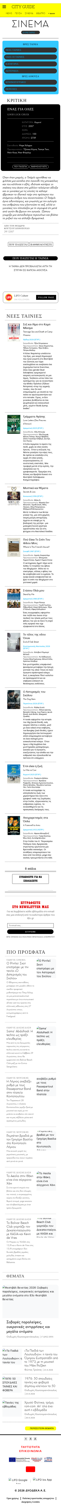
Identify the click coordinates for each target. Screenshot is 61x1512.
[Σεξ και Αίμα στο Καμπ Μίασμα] (13, 332)
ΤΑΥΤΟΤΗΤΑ (30, 1447)
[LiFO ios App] (43, 1481)
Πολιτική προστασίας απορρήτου (38, 1498)
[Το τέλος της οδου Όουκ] (13, 642)
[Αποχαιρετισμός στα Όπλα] (13, 825)
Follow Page (46, 297)
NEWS (9, 13)
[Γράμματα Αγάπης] (13, 424)
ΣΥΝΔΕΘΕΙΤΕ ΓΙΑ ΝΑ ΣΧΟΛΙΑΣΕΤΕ (30, 878)
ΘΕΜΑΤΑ (15, 1276)
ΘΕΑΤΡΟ (40, 13)
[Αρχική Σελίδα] (10, 7)
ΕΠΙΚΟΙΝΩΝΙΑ (30, 1451)
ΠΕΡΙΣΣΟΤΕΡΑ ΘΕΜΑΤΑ (42, 1428)
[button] (4, 6)
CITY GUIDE (23, 7)
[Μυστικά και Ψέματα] (13, 495)
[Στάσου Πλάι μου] (13, 598)
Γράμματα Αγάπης (34, 420)
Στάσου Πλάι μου (33, 592)
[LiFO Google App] (18, 1481)
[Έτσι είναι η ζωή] (13, 773)
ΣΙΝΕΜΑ (29, 13)
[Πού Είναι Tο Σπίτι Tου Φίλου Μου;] (13, 547)
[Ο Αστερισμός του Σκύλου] (13, 699)
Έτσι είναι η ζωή (32, 768)
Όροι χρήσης (13, 1498)
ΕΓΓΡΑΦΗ (30, 931)
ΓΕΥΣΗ (18, 13)
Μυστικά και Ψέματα (35, 490)
